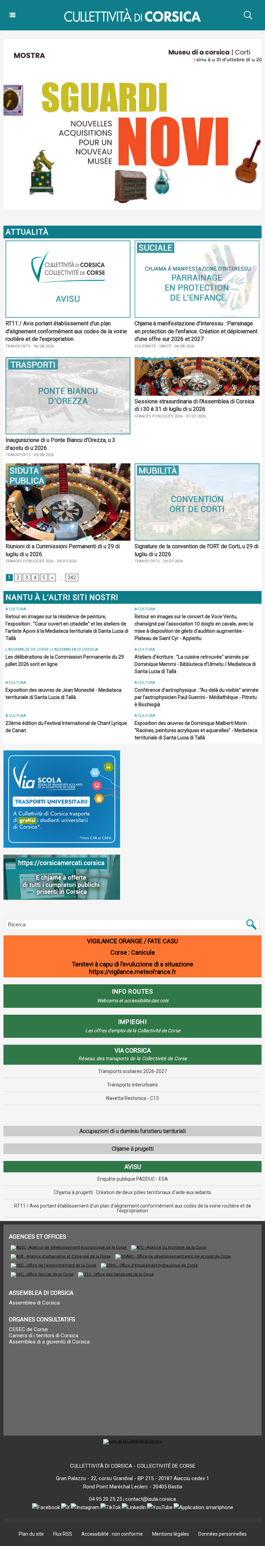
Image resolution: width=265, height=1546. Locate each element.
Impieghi (132, 1021)
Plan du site (31, 1534)
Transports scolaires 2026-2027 (132, 1071)
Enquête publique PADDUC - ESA (132, 1179)
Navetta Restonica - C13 (132, 1098)
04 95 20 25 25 (105, 1499)
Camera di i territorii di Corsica (43, 1335)
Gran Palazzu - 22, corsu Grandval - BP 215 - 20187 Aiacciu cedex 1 (132, 1478)
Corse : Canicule (132, 952)
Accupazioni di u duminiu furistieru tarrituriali (132, 1131)
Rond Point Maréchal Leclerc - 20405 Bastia (132, 1487)
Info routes (132, 991)
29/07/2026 (65, 561)
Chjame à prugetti (133, 1148)
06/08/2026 (42, 346)
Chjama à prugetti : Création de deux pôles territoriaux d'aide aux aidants (132, 1192)
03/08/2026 (42, 455)
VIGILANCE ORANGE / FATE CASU (132, 941)
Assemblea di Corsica (34, 1303)
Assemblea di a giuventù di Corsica (49, 1342)
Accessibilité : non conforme (112, 1534)
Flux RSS (62, 1534)
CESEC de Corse (28, 1329)
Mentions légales (170, 1534)
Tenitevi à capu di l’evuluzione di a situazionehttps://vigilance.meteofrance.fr (132, 968)
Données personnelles (222, 1534)
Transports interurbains (132, 1084)
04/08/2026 (182, 346)
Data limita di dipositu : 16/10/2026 (149, 352)
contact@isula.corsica (150, 1499)
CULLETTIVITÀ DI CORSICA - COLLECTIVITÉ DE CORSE (132, 1466)
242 (72, 577)
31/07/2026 (194, 416)
